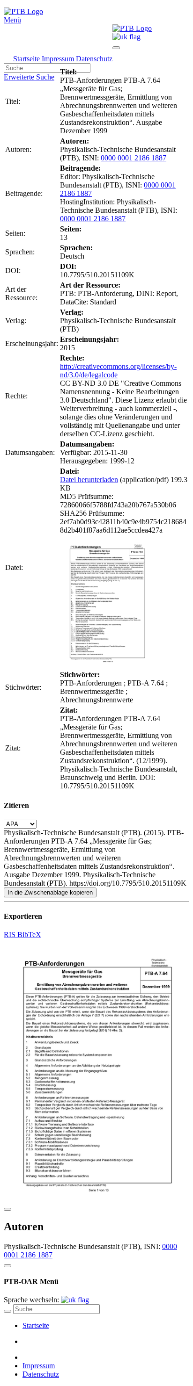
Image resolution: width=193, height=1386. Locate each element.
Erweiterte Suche (29, 77)
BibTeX (29, 934)
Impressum (58, 59)
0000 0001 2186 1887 (133, 158)
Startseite (26, 59)
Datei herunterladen (89, 480)
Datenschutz (94, 59)
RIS (10, 934)
